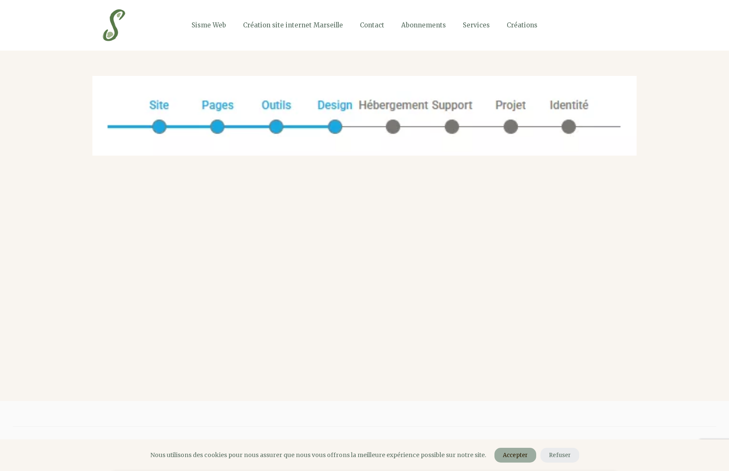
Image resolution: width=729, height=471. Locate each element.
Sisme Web (209, 25)
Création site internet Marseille (293, 25)
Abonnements (423, 25)
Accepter (515, 455)
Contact (372, 25)
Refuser (560, 455)
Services (476, 25)
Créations (522, 25)
